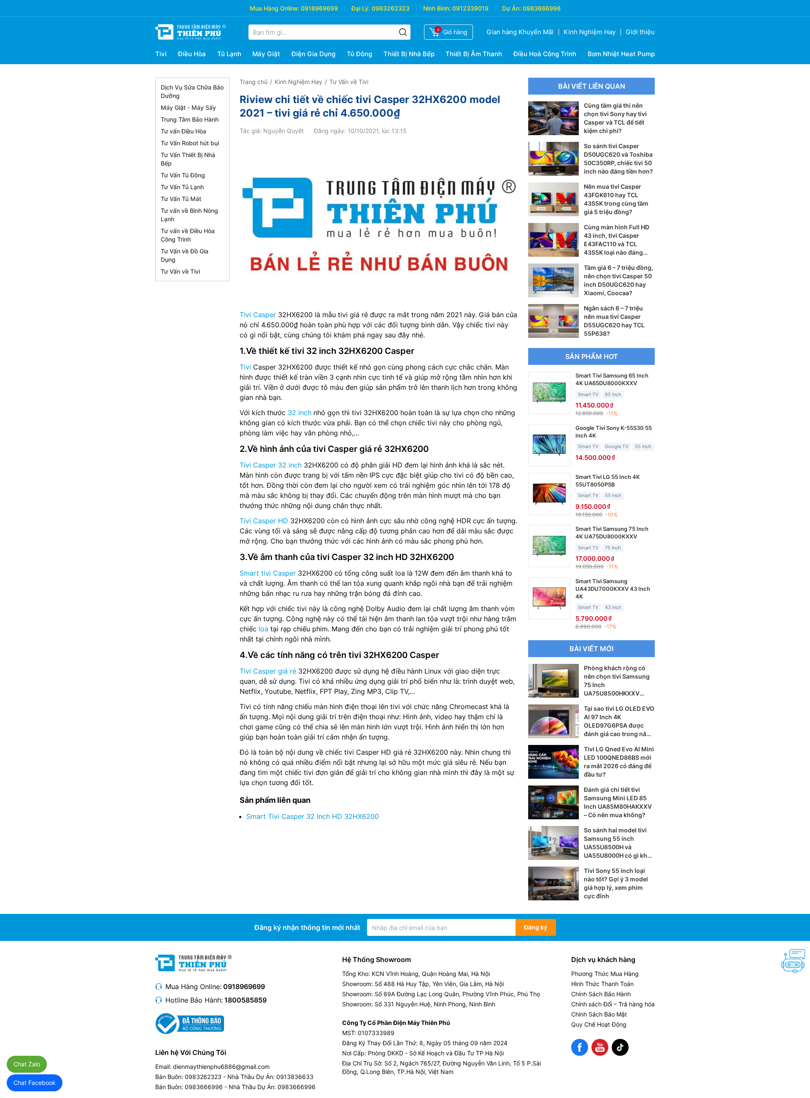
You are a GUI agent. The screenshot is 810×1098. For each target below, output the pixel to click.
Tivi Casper (258, 314)
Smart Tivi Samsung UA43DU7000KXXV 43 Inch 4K (612, 589)
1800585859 (245, 1000)
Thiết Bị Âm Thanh (474, 54)
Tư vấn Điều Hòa (183, 131)
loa (263, 629)
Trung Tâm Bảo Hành (190, 119)
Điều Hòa (192, 54)
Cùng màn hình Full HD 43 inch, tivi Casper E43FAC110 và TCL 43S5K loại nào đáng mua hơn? (616, 243)
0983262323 (391, 8)
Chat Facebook (35, 1082)
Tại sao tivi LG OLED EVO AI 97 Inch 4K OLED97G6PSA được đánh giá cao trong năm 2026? (619, 725)
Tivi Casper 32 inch (271, 465)
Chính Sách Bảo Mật (599, 1014)
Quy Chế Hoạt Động (598, 1024)
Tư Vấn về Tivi (180, 271)
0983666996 (542, 8)
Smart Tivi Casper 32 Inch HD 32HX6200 (312, 816)
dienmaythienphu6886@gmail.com (221, 1066)
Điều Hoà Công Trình (544, 54)
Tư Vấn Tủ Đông (183, 175)
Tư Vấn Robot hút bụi (190, 143)
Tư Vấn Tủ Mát (181, 198)
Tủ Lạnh (229, 54)
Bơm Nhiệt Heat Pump (621, 54)
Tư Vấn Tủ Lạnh (182, 186)
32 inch (299, 412)
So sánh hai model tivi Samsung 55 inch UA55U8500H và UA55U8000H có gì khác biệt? (619, 846)
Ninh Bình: (437, 8)
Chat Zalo (27, 1064)
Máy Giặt (266, 54)
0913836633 (294, 1076)
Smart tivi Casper (268, 573)
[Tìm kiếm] (402, 32)
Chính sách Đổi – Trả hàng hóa (613, 1004)
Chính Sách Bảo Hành (601, 993)
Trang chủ (253, 81)
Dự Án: (511, 8)
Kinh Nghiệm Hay (590, 32)
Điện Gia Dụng (313, 54)
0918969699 (319, 8)
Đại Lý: (360, 8)
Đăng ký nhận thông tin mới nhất (307, 927)
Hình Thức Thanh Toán (602, 983)
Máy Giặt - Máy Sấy (188, 107)
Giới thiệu (640, 32)
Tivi (161, 54)
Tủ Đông (359, 54)
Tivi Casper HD (264, 520)
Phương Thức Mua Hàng (605, 973)
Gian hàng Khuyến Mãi (520, 32)
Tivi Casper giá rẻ (268, 671)
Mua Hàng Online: (274, 8)
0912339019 (470, 8)
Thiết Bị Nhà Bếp (409, 54)
